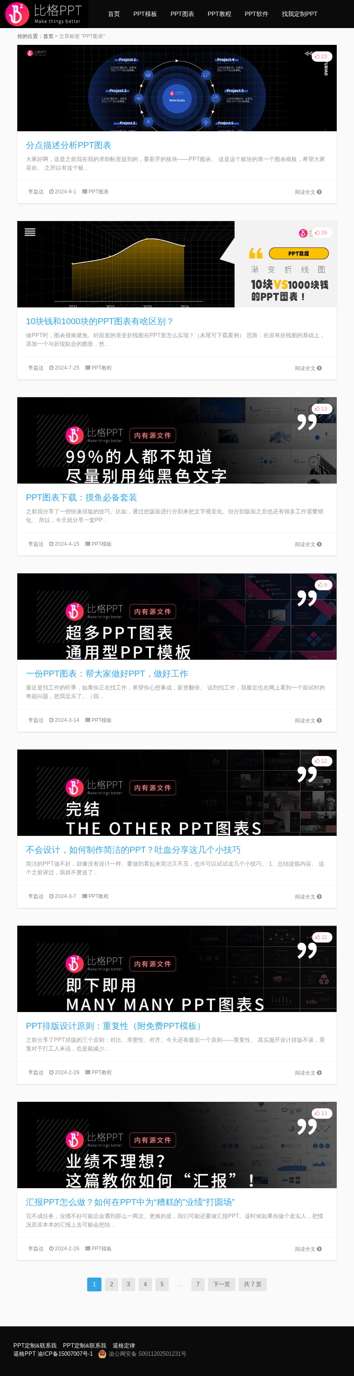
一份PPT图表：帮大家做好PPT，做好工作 (107, 673)
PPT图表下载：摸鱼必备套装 (81, 497)
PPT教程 (219, 13)
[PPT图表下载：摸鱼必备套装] (177, 440)
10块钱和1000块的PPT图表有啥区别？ (100, 321)
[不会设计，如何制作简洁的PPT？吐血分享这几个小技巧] (177, 793)
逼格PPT (24, 1354)
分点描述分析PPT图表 (68, 145)
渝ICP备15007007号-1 (65, 1354)
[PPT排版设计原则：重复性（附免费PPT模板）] (177, 969)
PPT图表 (182, 13)
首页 (114, 13)
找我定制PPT (300, 13)
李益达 (36, 192)
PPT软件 (257, 13)
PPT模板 (145, 13)
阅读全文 (306, 192)
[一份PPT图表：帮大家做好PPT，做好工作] (177, 616)
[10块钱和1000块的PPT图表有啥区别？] (177, 264)
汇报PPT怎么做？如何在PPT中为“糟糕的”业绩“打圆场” (130, 1202)
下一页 (221, 1284)
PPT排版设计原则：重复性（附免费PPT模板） (115, 1026)
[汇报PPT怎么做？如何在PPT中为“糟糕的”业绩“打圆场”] (177, 1145)
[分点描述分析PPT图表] (177, 88)
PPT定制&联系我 (35, 1345)
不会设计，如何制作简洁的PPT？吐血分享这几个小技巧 (133, 849)
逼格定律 (124, 1345)
